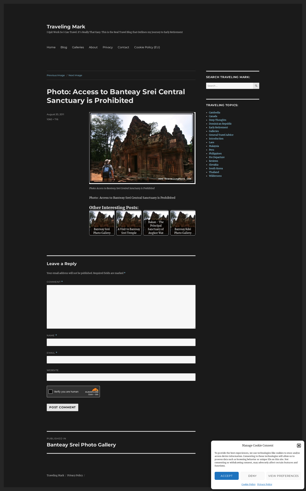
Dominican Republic (220, 123)
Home (51, 47)
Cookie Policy (249, 484)
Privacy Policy (264, 484)
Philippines (215, 153)
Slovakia (213, 164)
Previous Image (56, 75)
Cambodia (214, 112)
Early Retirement (218, 127)
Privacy (108, 47)
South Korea (216, 168)
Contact (123, 47)
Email (52, 352)
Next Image (75, 75)
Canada (213, 116)
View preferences (283, 476)
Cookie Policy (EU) (147, 47)
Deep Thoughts (217, 120)
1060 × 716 (52, 119)
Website (53, 370)
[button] (299, 445)
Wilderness (215, 175)
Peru (211, 149)
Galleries (78, 47)
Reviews (213, 161)
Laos (211, 142)
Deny (252, 476)
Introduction (216, 138)
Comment (55, 281)
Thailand (214, 172)
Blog (64, 47)
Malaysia (214, 146)
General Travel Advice (221, 134)
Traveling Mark (66, 27)
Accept (227, 476)
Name (52, 335)
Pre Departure (217, 157)
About (93, 47)
